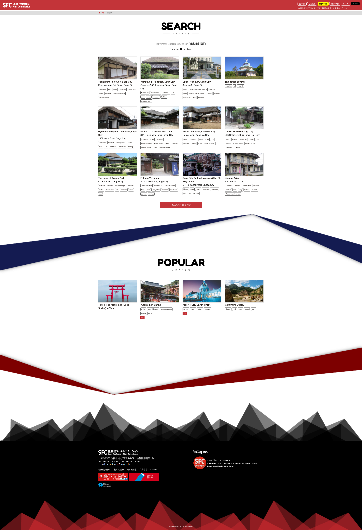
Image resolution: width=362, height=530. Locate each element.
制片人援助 (316, 8)
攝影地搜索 (326, 8)
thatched (102, 186)
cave (253, 309)
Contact (345, 8)
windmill (240, 86)
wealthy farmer (146, 147)
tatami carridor (250, 143)
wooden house (104, 97)
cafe (194, 97)
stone (240, 309)
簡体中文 (335, 4)
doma (200, 143)
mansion (108, 93)
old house (122, 89)
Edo (109, 89)
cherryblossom (153, 309)
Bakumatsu (110, 190)
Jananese (229, 186)
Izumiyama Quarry (234, 305)
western (237, 186)
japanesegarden (166, 309)
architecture (158, 186)
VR (142, 318)
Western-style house (233, 194)
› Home (101, 13)
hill (235, 86)
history (251, 139)
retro (115, 89)
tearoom (130, 186)
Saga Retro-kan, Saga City (197, 82)
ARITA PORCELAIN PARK (197, 305)
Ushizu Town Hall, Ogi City (239, 131)
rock (234, 309)
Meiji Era (212, 89)
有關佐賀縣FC (304, 8)
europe (185, 309)
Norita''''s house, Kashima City (199, 131)
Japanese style (120, 186)
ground (247, 309)
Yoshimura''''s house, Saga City (115, 82)
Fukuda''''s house (150, 178)
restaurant (186, 97)
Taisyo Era (156, 190)
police (185, 89)
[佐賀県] (104, 485)
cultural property (119, 93)
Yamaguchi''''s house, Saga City (157, 82)
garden (228, 143)
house (194, 143)
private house (155, 93)
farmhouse (131, 89)
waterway (122, 147)
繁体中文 (323, 4)
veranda (255, 190)
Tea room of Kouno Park (111, 178)
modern (209, 93)
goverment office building (198, 89)
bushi (201, 139)
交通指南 (336, 8)
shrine (143, 309)
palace (200, 309)
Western (201, 97)
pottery (193, 309)
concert (196, 193)
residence (173, 190)
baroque (207, 309)
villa (117, 190)
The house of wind (235, 82)
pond (101, 194)
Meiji (142, 190)
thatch (101, 190)
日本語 (302, 4)
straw (101, 93)
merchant (229, 147)
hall (190, 193)
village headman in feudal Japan (152, 143)
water (131, 190)
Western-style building (196, 93)
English (312, 4)
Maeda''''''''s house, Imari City (156, 131)
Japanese (102, 89)
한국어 (346, 4)
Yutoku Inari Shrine (150, 305)
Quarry (228, 309)
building (163, 97)
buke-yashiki (121, 142)
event (150, 313)
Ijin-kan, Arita (232, 178)
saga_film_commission (218, 460)
